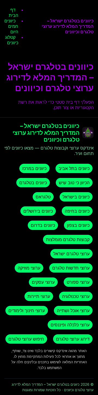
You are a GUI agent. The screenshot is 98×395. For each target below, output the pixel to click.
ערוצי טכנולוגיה (76, 296)
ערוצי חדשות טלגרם (71, 268)
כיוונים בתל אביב (74, 168)
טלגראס (43, 197)
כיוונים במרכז (34, 168)
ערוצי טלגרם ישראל (71, 253)
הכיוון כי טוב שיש (74, 182)
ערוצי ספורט (78, 282)
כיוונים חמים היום (11, 26)
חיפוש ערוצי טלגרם (26, 339)
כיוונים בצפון (78, 225)
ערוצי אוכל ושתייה (73, 310)
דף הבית (13, 12)
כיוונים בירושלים (38, 211)
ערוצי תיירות (38, 296)
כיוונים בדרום (43, 225)
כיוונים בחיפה (77, 211)
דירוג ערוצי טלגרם (73, 339)
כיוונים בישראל (76, 197)
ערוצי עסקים (43, 282)
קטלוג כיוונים (11, 39)
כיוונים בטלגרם (33, 182)
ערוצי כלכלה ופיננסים (70, 324)
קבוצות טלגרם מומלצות (68, 239)
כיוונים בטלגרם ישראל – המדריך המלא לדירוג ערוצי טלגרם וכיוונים (68, 26)
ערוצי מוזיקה (29, 268)
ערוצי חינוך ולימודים (26, 310)
